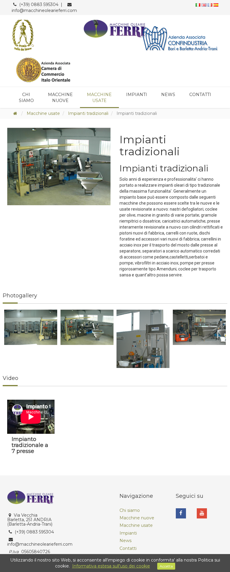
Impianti (136, 94)
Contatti (200, 94)
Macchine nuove (60, 97)
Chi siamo (26, 97)
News (168, 94)
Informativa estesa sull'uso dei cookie (111, 566)
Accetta (166, 566)
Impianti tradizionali (88, 113)
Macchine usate (99, 97)
